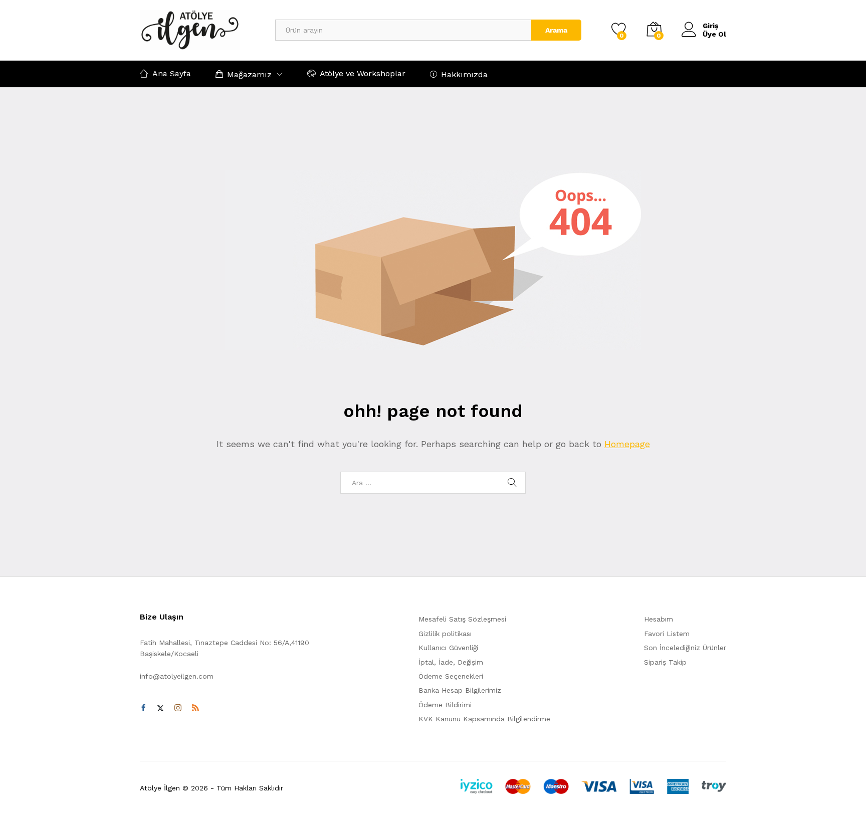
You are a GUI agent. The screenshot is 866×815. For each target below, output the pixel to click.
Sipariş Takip (665, 662)
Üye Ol (714, 34)
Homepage (627, 444)
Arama (556, 30)
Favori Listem (667, 634)
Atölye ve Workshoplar (362, 73)
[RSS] (195, 708)
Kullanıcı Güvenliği (448, 648)
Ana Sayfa (171, 73)
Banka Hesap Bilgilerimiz (459, 690)
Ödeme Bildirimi (445, 705)
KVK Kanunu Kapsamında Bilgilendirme (484, 719)
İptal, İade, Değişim (450, 662)
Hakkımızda (464, 74)
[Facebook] (143, 708)
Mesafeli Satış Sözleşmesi (462, 619)
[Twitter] (160, 708)
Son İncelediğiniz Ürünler (685, 648)
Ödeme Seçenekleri (450, 676)
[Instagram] (178, 708)
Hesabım (658, 619)
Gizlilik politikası (445, 634)
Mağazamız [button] (249, 74)
